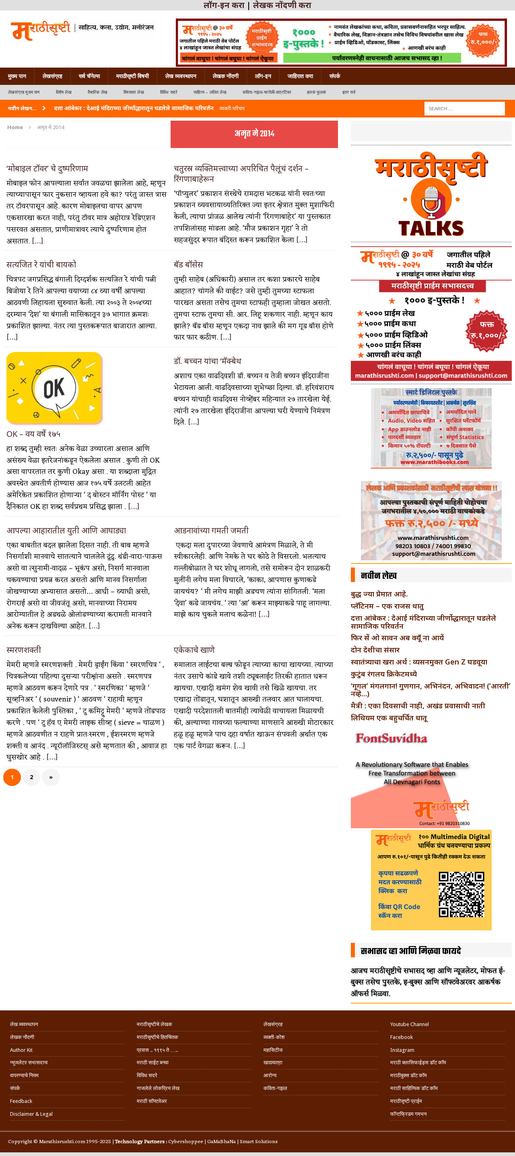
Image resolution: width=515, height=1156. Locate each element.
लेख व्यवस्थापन (180, 76)
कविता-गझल (275, 1088)
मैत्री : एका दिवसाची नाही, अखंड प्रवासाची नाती (418, 705)
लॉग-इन (263, 76)
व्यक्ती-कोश (274, 1037)
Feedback (21, 1101)
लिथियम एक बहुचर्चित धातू (389, 717)
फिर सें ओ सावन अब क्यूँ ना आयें (397, 637)
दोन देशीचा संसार (375, 649)
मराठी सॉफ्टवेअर (152, 1101)
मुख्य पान (17, 76)
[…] (37, 241)
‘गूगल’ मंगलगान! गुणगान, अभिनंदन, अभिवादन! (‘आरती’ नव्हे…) (431, 690)
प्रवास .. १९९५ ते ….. (157, 1050)
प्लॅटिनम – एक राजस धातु (387, 606)
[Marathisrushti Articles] (81, 30)
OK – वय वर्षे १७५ (33, 433)
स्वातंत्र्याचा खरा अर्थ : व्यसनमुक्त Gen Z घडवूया (419, 661)
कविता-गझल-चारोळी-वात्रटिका (267, 92)
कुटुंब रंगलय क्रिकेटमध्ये (384, 674)
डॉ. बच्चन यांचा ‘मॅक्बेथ (207, 361)
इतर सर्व (348, 92)
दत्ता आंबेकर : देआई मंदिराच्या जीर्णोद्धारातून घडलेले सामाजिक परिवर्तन (423, 622)
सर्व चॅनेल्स (89, 76)
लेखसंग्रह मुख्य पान (24, 92)
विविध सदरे (168, 92)
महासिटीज (273, 1050)
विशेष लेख (64, 92)
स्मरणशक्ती (23, 649)
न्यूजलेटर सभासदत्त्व (28, 1062)
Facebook (401, 1037)
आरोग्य (270, 1075)
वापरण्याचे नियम (24, 1075)
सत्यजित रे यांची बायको (41, 264)
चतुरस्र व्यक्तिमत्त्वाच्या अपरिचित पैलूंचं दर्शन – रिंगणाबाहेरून (241, 173)
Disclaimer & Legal (31, 1114)
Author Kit (21, 1050)
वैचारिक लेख (97, 92)
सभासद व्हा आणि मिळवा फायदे (411, 952)
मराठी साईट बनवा (153, 1062)
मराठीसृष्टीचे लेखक (154, 1024)
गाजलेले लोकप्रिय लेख (158, 1088)
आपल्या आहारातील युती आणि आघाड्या (66, 530)
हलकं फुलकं (316, 92)
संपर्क (335, 76)
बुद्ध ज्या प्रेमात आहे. (379, 594)
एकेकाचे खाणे (194, 649)
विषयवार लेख (134, 92)
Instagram (402, 1050)
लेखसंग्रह (52, 76)
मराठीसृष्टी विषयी (132, 76)
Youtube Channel (409, 1024)
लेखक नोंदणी (226, 76)
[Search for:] (464, 108)
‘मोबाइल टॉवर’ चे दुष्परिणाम (48, 168)
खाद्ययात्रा (273, 1062)
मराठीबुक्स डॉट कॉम (408, 1075)
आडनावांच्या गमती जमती (211, 530)
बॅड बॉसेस (188, 264)
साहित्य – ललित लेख (210, 92)
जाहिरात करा (300, 76)
